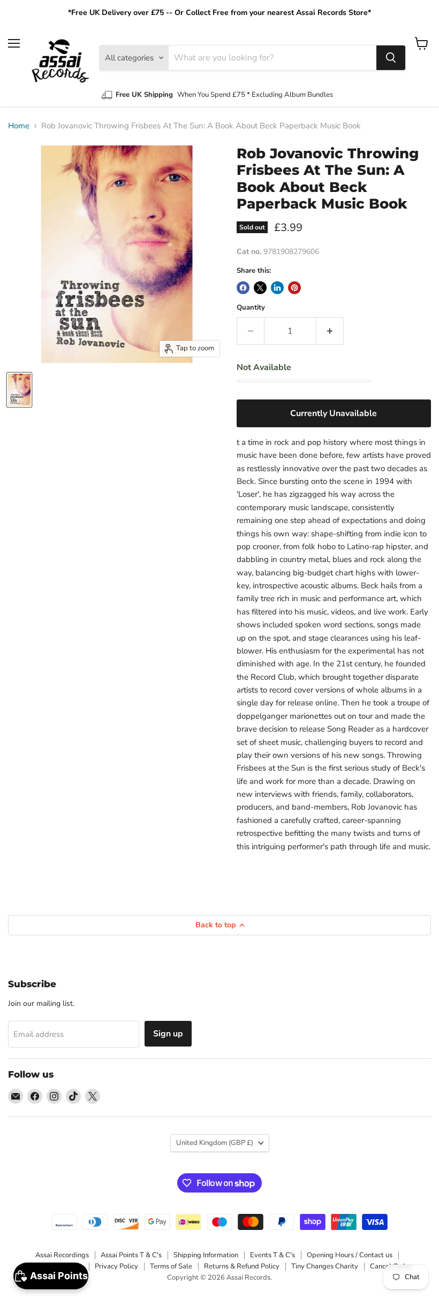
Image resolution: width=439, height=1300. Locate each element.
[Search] (390, 57)
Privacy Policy (116, 1266)
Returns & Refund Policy (241, 1266)
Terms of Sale (171, 1266)
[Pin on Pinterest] (294, 287)
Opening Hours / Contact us (349, 1255)
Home (18, 125)
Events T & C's (272, 1255)
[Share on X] (260, 287)
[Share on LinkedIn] (277, 287)
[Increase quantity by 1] (330, 331)
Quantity (251, 308)
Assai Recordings (62, 1255)
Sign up (168, 1034)
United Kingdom (214, 1143)
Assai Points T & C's (131, 1255)
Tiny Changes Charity (324, 1266)
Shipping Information (205, 1255)
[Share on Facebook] (243, 287)
